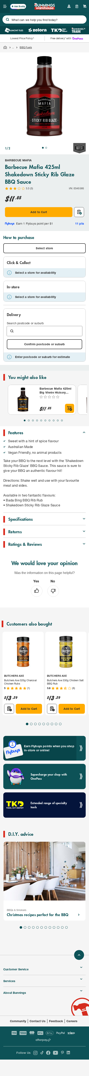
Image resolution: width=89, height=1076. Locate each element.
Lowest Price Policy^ (22, 38)
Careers (71, 1021)
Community (18, 1021)
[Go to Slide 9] (58, 420)
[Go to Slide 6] (45, 420)
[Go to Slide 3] (33, 420)
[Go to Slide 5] (41, 420)
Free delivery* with (61, 38)
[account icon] (69, 6)
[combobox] (44, 19)
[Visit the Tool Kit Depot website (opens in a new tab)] (59, 30)
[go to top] (79, 955)
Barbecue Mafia (18, 160)
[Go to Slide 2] (46, 148)
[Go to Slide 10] (62, 420)
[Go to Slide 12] (66, 927)
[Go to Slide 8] (53, 420)
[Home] (5, 47)
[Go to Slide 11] (62, 927)
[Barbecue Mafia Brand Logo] (79, 148)
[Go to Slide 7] (49, 420)
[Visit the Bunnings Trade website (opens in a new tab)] (78, 30)
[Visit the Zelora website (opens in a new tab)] (37, 30)
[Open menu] (5, 6)
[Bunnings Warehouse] (44, 8)
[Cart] (85, 6)
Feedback (56, 1021)
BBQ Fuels (26, 47)
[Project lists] (77, 6)
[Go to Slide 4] (37, 420)
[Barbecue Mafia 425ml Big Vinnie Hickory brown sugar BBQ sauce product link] (23, 399)
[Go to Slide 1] (43, 148)
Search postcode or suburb (25, 323)
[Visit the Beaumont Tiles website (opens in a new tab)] (14, 30)
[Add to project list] (79, 212)
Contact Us (38, 1021)
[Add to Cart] (69, 408)
